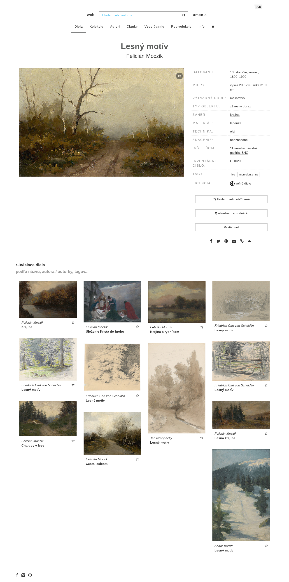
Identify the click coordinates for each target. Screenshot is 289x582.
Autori (115, 26)
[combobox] (143, 15)
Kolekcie (96, 26)
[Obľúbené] (213, 27)
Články (132, 26)
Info (201, 26)
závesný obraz (240, 106)
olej (232, 131)
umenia (200, 15)
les (233, 174)
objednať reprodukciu (233, 213)
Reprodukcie (181, 26)
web (91, 15)
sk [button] (259, 7)
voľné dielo (243, 183)
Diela (79, 26)
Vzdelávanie (154, 26)
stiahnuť (233, 227)
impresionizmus (248, 174)
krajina (235, 114)
